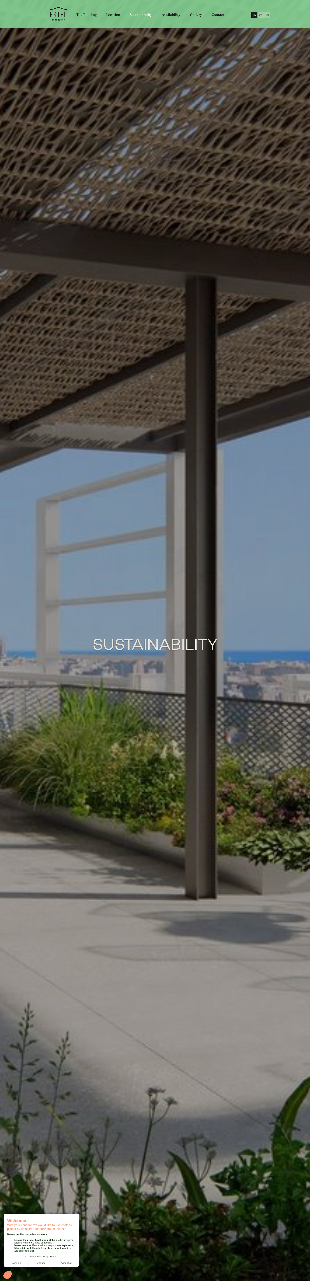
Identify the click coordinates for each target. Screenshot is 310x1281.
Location (113, 15)
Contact (218, 15)
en (254, 15)
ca (260, 15)
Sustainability (141, 15)
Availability (171, 15)
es (267, 15)
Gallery (196, 15)
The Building (86, 15)
